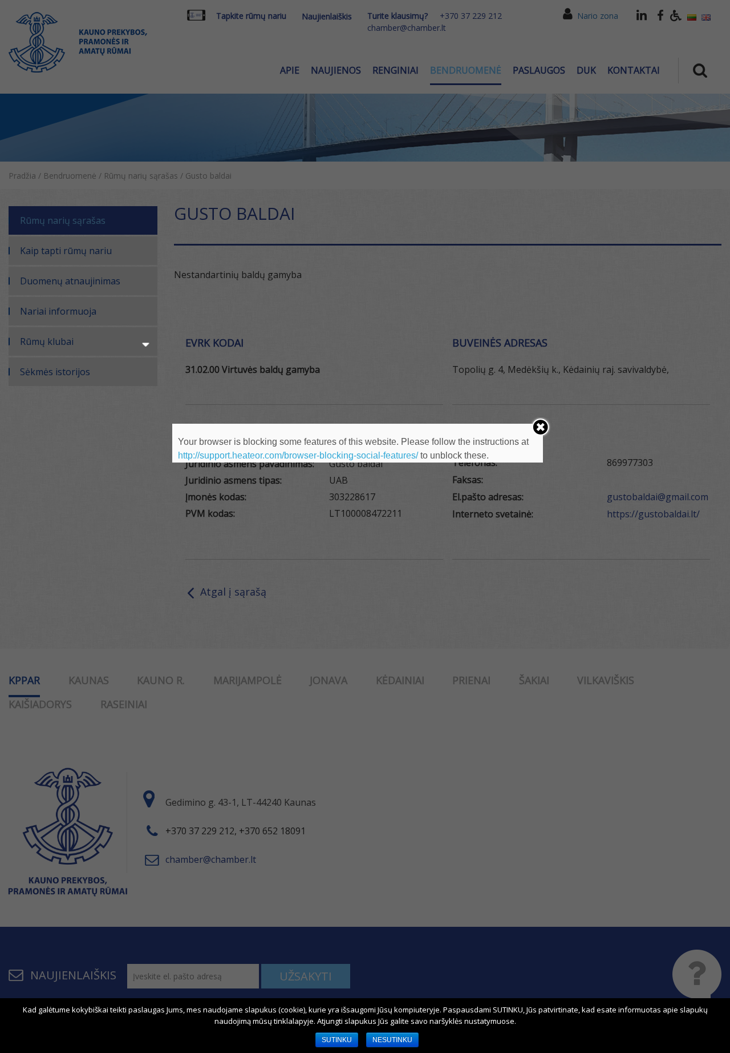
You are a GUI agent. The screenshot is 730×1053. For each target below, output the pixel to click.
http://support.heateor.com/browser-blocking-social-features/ (298, 455)
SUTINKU (337, 1040)
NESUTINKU (392, 1040)
